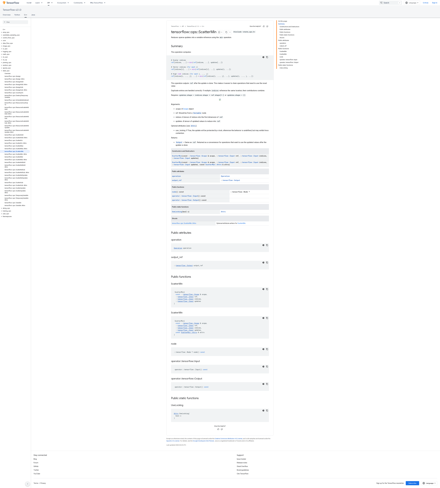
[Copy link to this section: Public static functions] (201, 398)
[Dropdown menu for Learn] (42, 2)
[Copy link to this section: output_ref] (185, 257)
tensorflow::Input (226, 156)
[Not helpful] (267, 26)
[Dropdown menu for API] (52, 2)
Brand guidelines (243, 470)
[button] (15, 32)
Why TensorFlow (96, 3)
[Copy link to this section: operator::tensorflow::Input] (202, 361)
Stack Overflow (242, 466)
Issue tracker (241, 459)
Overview (6, 15)
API (48, 3)
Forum (36, 463)
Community (78, 3)
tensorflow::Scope (198, 156)
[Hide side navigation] (27, 484)
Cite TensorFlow (242, 474)
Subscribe (412, 483)
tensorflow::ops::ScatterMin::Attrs (184, 223)
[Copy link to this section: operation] (183, 240)
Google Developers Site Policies (203, 441)
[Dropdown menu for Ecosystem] (69, 2)
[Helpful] (263, 26)
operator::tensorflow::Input (185, 196)
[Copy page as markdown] (226, 32)
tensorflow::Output (231, 180)
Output (179, 142)
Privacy (43, 483)
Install (29, 3)
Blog (35, 459)
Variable (197, 113)
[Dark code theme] (263, 57)
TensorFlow (175, 26)
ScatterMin (177, 156)
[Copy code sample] (267, 57)
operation (176, 176)
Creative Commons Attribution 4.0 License (228, 438)
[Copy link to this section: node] (178, 344)
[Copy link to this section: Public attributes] (193, 233)
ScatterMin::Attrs (213, 164)
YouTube (37, 474)
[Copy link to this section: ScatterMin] (185, 284)
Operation (225, 176)
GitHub (425, 3)
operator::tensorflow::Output (185, 200)
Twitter (36, 470)
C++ (25, 15)
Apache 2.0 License (172, 441)
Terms (36, 483)
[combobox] (390, 3)
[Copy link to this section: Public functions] (193, 277)
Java (33, 15)
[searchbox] (15, 22)
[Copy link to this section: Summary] (185, 46)
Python (17, 15)
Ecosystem (61, 3)
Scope (185, 109)
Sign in (434, 3)
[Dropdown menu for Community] (85, 2)
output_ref (177, 180)
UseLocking (177, 212)
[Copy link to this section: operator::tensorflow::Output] (204, 378)
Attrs (193, 126)
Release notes (242, 463)
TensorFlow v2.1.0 (12, 9)
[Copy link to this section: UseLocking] (185, 405)
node (174, 192)
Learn (37, 3)
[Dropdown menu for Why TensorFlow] (105, 2)
